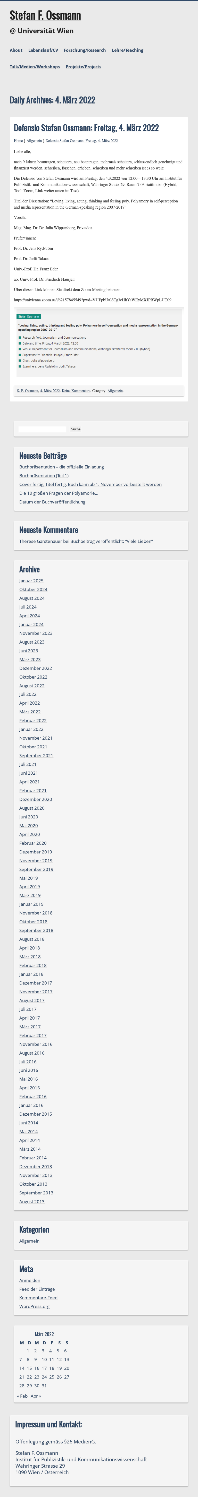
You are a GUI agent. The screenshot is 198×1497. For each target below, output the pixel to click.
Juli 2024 (28, 607)
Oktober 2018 (33, 922)
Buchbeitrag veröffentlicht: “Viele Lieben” (111, 541)
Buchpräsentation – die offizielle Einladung (61, 467)
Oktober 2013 (33, 1184)
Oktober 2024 (33, 589)
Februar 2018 (33, 965)
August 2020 (32, 808)
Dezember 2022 (35, 668)
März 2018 (30, 957)
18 (51, 1368)
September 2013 (36, 1193)
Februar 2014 (33, 1158)
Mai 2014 (28, 1131)
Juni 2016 (28, 1070)
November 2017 (36, 992)
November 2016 (36, 1044)
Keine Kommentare (76, 390)
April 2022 (29, 703)
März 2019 (30, 895)
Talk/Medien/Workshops (35, 67)
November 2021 (36, 738)
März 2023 (30, 659)
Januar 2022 (31, 729)
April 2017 (29, 1018)
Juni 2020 (28, 817)
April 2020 (29, 834)
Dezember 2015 (35, 1114)
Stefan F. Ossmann (45, 15)
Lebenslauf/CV (43, 50)
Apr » (36, 1396)
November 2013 (36, 1175)
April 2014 (29, 1140)
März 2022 (30, 712)
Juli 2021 (28, 764)
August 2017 (32, 1000)
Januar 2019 (31, 904)
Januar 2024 (31, 624)
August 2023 (32, 642)
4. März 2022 (50, 390)
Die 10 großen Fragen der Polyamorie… (58, 493)
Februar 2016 (33, 1096)
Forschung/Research (85, 50)
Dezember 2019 (35, 852)
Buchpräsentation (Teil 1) (44, 475)
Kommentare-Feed (38, 1298)
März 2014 (30, 1149)
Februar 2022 (33, 720)
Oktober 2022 (33, 677)
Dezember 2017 (35, 983)
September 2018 (36, 930)
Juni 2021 (28, 773)
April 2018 (29, 948)
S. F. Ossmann (27, 390)
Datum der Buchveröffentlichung (52, 502)
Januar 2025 (31, 581)
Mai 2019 (28, 878)
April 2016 (29, 1088)
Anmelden (29, 1280)
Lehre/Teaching (127, 50)
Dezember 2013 (35, 1166)
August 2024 (32, 598)
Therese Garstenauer (40, 541)
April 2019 (29, 886)
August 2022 (32, 686)
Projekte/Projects (83, 67)
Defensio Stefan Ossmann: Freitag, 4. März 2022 (86, 127)
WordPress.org (34, 1306)
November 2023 (36, 633)
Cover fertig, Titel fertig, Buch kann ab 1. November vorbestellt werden (90, 484)
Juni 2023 (28, 651)
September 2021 (36, 755)
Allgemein (34, 140)
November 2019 (36, 860)
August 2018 (32, 939)
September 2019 (36, 869)
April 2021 (29, 782)
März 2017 (30, 1027)
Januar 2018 (31, 974)
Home (18, 140)
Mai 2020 (28, 825)
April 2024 (29, 616)
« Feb (22, 1396)
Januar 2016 (31, 1105)
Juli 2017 (28, 1009)
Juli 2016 (28, 1062)
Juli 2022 (28, 694)
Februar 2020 (33, 843)
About (16, 50)
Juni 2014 (28, 1123)
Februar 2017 (33, 1035)
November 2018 (36, 913)
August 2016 (32, 1053)
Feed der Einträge (37, 1289)
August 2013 (32, 1201)
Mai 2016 (28, 1079)
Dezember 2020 (35, 799)
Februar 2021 (33, 790)
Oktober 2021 (33, 747)
